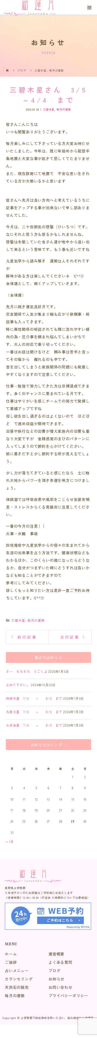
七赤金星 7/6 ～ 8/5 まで (34, 725)
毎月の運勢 (64, 109)
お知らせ (56, 979)
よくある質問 (60, 962)
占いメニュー (17, 970)
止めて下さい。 (18, 684)
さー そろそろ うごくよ (26, 671)
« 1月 (10, 841)
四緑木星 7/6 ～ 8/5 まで (34, 698)
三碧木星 (48, 109)
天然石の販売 (17, 987)
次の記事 (70, 637)
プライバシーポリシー (68, 995)
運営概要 (56, 954)
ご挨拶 (11, 962)
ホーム (11, 954)
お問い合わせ (60, 987)
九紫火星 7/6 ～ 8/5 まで (34, 711)
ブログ (54, 970)
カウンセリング (19, 979)
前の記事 (27, 637)
